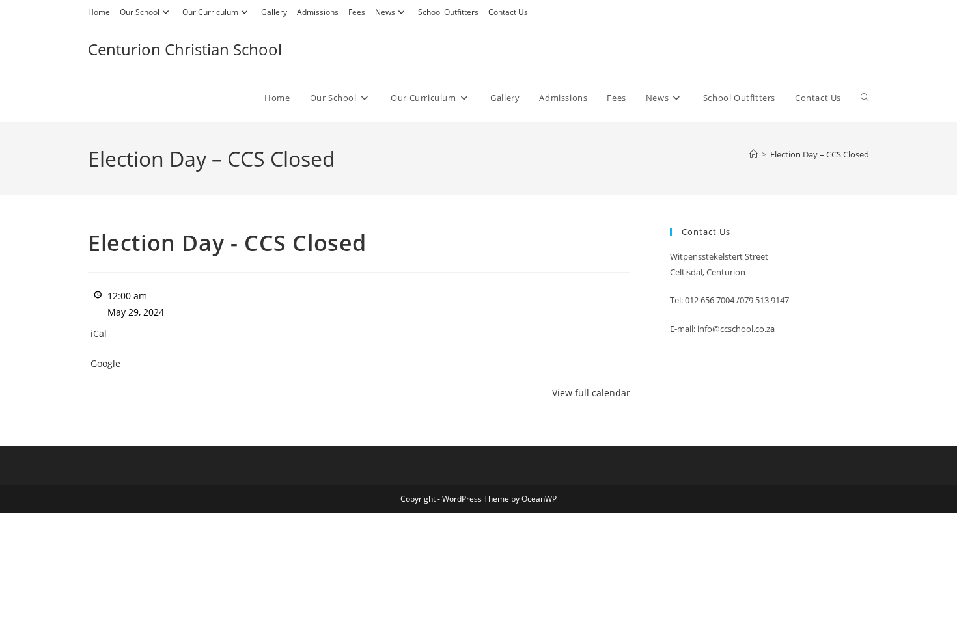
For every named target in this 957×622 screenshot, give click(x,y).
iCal (98, 333)
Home (99, 12)
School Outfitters (448, 12)
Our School (140, 12)
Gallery (274, 12)
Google (105, 363)
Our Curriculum (210, 12)
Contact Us (508, 12)
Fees (356, 12)
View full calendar (591, 392)
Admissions (318, 12)
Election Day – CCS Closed (819, 154)
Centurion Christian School (185, 49)
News (385, 12)
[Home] (753, 154)
